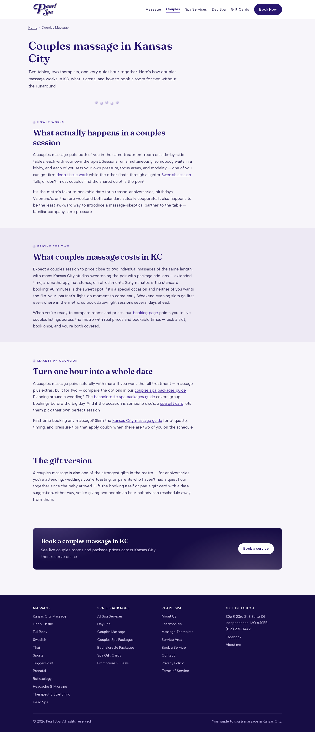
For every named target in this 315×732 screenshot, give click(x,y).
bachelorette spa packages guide (124, 396)
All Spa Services (110, 616)
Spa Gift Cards (109, 655)
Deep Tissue (43, 624)
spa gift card (171, 403)
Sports (38, 655)
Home (32, 27)
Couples (173, 9)
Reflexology (42, 679)
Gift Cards (240, 9)
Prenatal (39, 671)
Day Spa (219, 9)
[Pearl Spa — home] (45, 9)
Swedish (39, 640)
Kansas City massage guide (137, 420)
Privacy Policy (173, 663)
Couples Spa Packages (115, 640)
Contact (168, 655)
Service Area (172, 640)
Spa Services (196, 9)
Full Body (40, 632)
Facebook (233, 637)
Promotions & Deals (113, 663)
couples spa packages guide (160, 390)
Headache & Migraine (50, 686)
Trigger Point (43, 663)
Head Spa (40, 702)
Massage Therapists (177, 632)
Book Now (268, 9)
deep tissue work (72, 174)
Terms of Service (175, 671)
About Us (169, 616)
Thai (36, 647)
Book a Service (174, 647)
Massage (153, 9)
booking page (145, 312)
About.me (233, 645)
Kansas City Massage (49, 616)
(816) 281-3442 (238, 629)
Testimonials (172, 624)
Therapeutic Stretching (51, 694)
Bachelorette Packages (115, 647)
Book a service (256, 548)
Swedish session (176, 174)
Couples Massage (111, 632)
